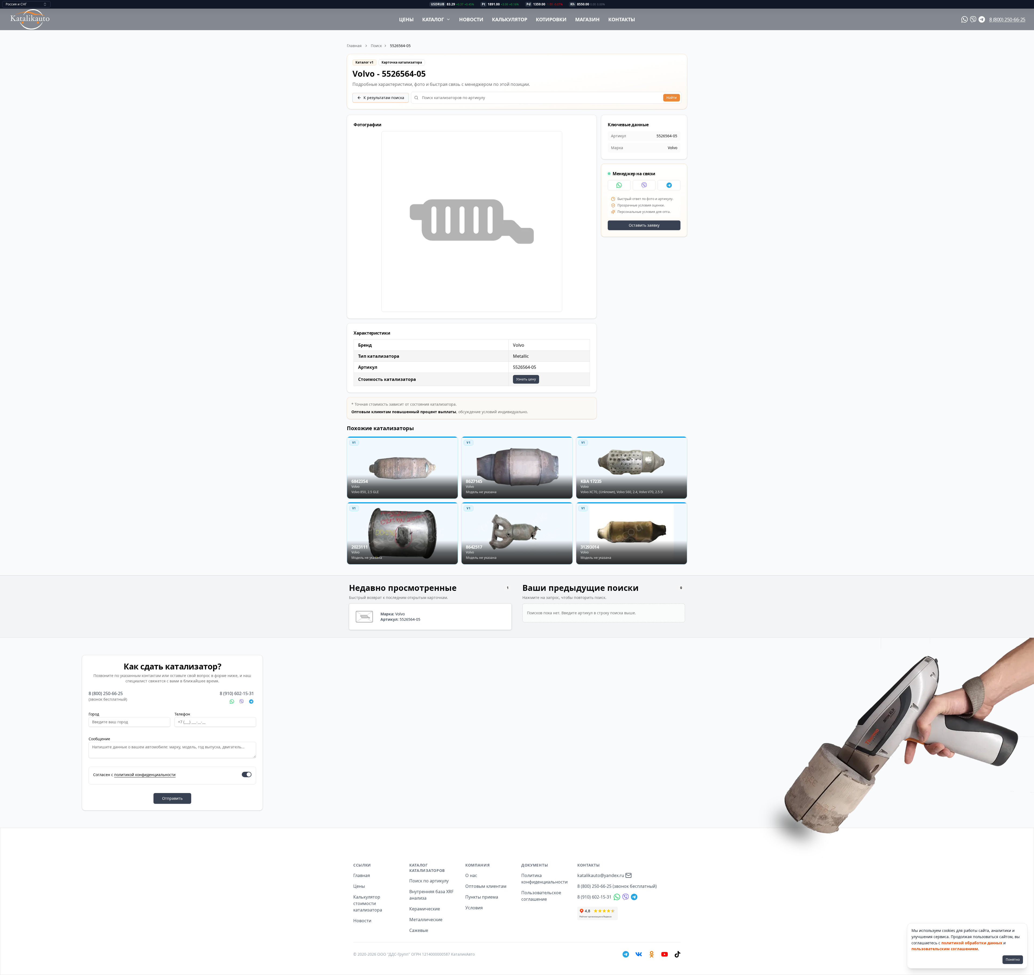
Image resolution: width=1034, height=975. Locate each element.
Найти (671, 97)
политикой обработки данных (971, 942)
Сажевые (418, 930)
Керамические (424, 909)
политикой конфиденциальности (145, 774)
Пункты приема (481, 897)
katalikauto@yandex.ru (600, 875)
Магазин (587, 19)
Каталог (433, 19)
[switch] (246, 774)
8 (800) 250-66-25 (1007, 19)
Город (94, 714)
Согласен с (134, 774)
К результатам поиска (384, 97)
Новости (471, 19)
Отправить (172, 798)
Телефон (182, 714)
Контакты (621, 19)
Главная (354, 45)
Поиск (376, 45)
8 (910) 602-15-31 (237, 693)
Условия (474, 908)
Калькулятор (509, 19)
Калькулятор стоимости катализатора (367, 903)
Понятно (1013, 959)
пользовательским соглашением (944, 948)
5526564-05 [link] (400, 45)
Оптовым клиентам (485, 886)
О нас (471, 875)
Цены (406, 19)
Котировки (551, 19)
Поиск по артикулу (429, 881)
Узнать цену (526, 379)
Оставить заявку (644, 225)
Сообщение (99, 738)
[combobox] (26, 4)
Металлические (425, 920)
